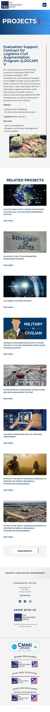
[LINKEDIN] (19, 601)
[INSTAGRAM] (30, 601)
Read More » (8, 221)
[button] (44, 5)
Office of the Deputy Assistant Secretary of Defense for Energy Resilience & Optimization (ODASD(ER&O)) (24, 481)
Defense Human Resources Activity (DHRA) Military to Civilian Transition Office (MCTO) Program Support (24, 345)
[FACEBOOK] (25, 601)
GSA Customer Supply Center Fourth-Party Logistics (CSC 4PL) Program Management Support (24, 211)
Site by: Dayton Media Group (24, 708)
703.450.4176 (25, 595)
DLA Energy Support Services (17, 301)
